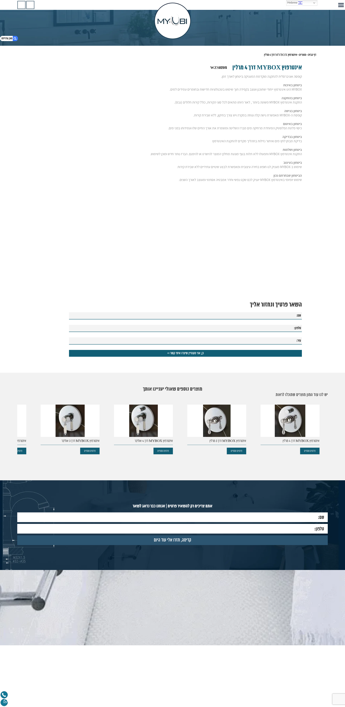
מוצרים (302, 55)
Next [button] (19, 423)
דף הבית (312, 55)
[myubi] (172, 21)
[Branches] (21, 5)
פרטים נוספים (311, 451)
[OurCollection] (30, 5)
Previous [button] (325, 423)
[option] (289, 429)
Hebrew (292, 2)
